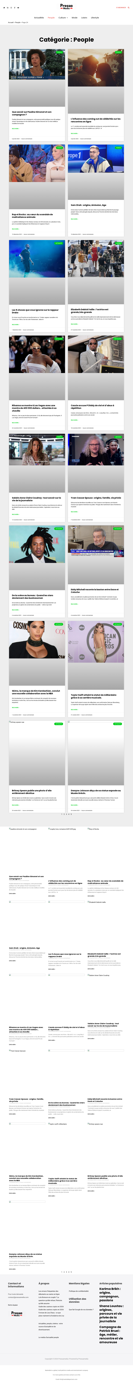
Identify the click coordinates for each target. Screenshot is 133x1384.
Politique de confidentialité (79, 1291)
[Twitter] (4, 7)
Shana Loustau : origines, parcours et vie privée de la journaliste (111, 1313)
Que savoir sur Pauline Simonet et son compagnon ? (32, 113)
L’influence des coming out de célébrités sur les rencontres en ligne (96, 120)
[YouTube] (18, 7)
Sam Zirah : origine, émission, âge (88, 205)
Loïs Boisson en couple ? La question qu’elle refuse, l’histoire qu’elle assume (50, 1300)
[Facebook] (14, 7)
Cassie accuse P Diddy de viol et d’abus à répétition (92, 407)
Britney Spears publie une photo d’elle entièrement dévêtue (32, 792)
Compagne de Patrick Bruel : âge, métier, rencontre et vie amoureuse (111, 1334)
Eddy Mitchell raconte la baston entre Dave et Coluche (95, 591)
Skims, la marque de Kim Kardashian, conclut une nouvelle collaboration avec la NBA (36, 692)
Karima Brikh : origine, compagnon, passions (110, 1294)
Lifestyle (95, 17)
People (51, 17)
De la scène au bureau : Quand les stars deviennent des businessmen (32, 596)
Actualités (39, 17)
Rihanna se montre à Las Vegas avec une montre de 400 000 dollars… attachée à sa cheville (34, 408)
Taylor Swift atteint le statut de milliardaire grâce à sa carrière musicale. (93, 696)
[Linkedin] (7, 7)
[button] (121, 7)
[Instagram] (11, 7)
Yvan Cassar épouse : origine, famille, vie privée (96, 497)
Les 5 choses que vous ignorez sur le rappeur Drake (35, 311)
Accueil (10, 22)
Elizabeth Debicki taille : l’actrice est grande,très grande (89, 311)
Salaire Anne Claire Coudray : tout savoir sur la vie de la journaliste (36, 499)
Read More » (15, 128)
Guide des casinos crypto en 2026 (51, 1307)
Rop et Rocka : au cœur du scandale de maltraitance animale (32, 216)
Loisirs (84, 17)
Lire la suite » (12, 893)
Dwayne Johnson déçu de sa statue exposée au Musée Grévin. (96, 792)
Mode (74, 17)
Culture (62, 17)
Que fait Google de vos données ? (81, 1310)
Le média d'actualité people (49, 1337)
